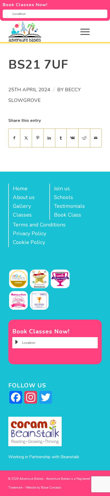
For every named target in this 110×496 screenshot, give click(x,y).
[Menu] (82, 31)
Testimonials (69, 206)
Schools (63, 197)
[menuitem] (89, 31)
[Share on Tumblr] (61, 138)
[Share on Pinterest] (38, 138)
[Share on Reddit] (84, 138)
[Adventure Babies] (45, 31)
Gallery (22, 206)
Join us (62, 188)
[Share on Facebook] (14, 138)
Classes (22, 214)
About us (24, 197)
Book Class (67, 214)
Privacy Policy (29, 233)
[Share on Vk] (72, 138)
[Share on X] (26, 138)
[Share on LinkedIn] (49, 138)
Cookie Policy (29, 242)
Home (20, 188)
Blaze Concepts (51, 488)
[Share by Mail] (96, 138)
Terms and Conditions (39, 224)
